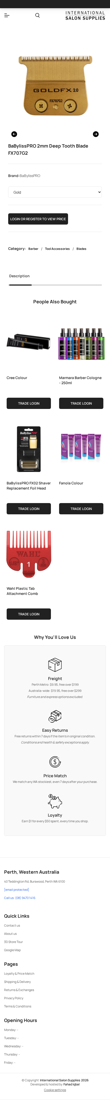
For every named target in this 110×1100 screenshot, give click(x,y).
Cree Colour (17, 377)
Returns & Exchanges (19, 990)
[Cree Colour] (29, 342)
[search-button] (37, 15)
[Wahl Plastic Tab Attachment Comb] (29, 553)
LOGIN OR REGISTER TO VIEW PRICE (38, 219)
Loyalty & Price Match (19, 973)
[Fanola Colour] (81, 448)
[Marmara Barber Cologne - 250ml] (81, 342)
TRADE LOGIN (28, 403)
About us (10, 933)
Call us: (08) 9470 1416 (19, 898)
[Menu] (7, 15)
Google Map (12, 950)
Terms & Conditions (17, 1006)
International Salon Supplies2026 (64, 1080)
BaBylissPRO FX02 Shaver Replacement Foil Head (29, 486)
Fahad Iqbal (71, 1084)
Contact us (12, 925)
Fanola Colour (71, 483)
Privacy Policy (13, 998)
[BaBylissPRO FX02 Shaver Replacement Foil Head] (29, 448)
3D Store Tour (13, 942)
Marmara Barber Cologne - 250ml (80, 380)
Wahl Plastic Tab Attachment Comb (22, 591)
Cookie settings (55, 1090)
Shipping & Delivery (17, 982)
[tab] (19, 277)
